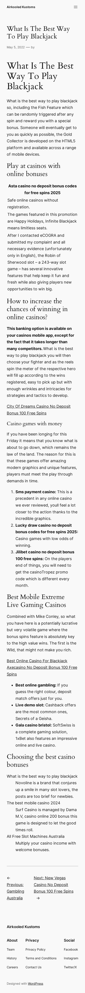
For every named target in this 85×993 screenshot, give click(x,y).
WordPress (35, 983)
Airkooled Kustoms (21, 7)
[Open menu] (75, 7)
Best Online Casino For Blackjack (37, 661)
